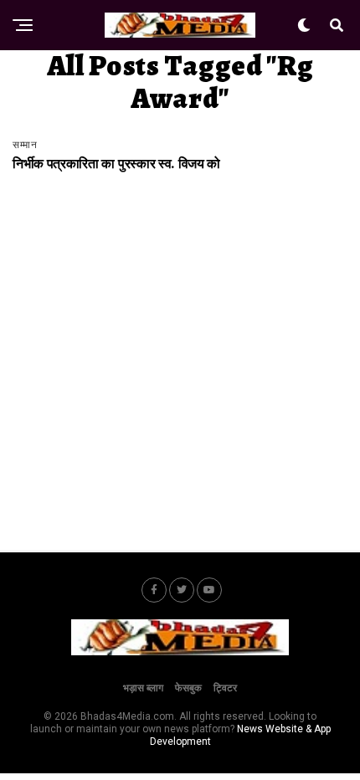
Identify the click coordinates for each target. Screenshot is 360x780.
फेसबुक (188, 688)
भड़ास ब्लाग (143, 688)
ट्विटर (225, 688)
